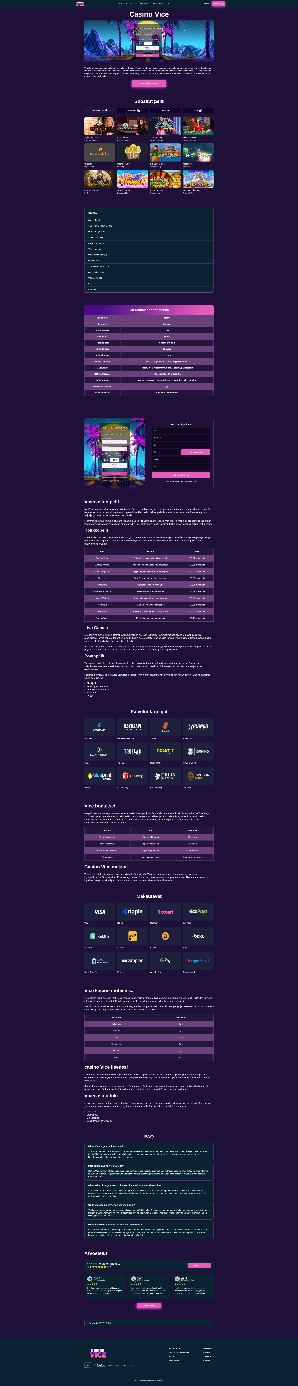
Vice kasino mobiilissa (98, 266)
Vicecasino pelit (95, 237)
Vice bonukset (94, 249)
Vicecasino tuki (95, 278)
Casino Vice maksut (97, 255)
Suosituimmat (98, 110)
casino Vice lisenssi (97, 272)
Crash (163, 110)
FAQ (90, 284)
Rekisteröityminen (96, 231)
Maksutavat (93, 260)
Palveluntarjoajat (96, 243)
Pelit (196, 110)
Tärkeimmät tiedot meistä (100, 226)
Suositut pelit (94, 220)
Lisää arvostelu (199, 1265)
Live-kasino (131, 110)
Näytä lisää (149, 1305)
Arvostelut (93, 289)
